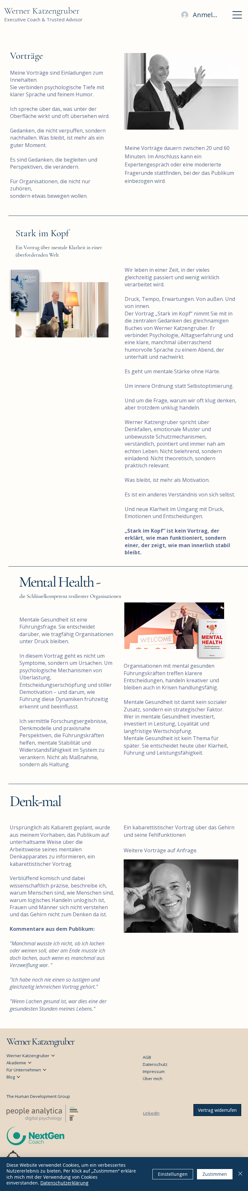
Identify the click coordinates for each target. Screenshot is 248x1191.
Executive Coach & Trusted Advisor (43, 19)
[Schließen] (240, 1174)
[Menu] (237, 15)
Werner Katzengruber (41, 10)
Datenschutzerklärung (64, 1183)
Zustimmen (214, 1174)
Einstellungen (173, 1174)
